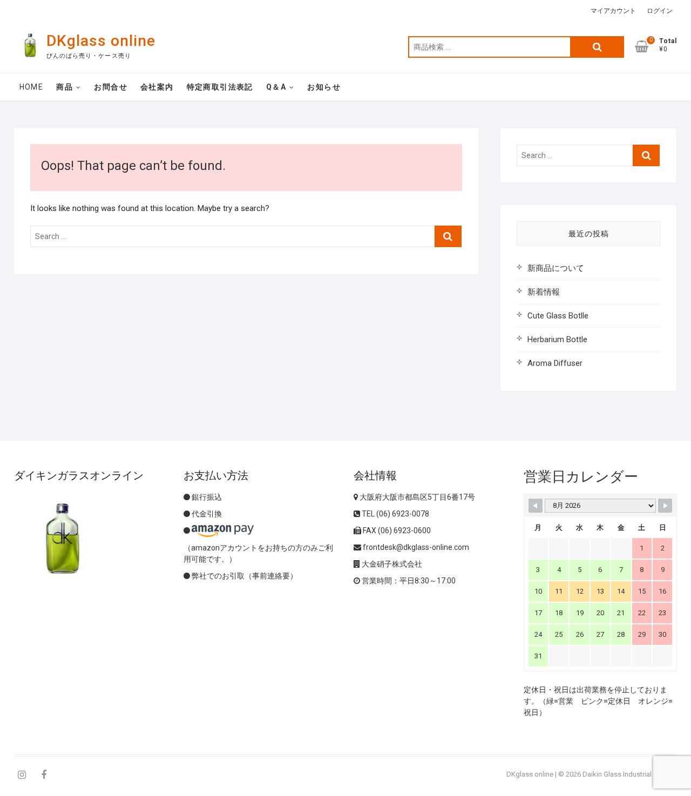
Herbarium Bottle (557, 339)
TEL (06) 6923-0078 (394, 513)
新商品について (555, 268)
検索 (597, 47)
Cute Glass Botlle (557, 316)
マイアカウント (613, 11)
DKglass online (100, 41)
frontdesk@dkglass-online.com (415, 547)
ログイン (660, 11)
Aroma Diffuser (554, 363)
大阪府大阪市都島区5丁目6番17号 (416, 497)
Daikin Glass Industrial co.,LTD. (629, 774)
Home (31, 87)
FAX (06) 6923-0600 (396, 530)
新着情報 (543, 292)
